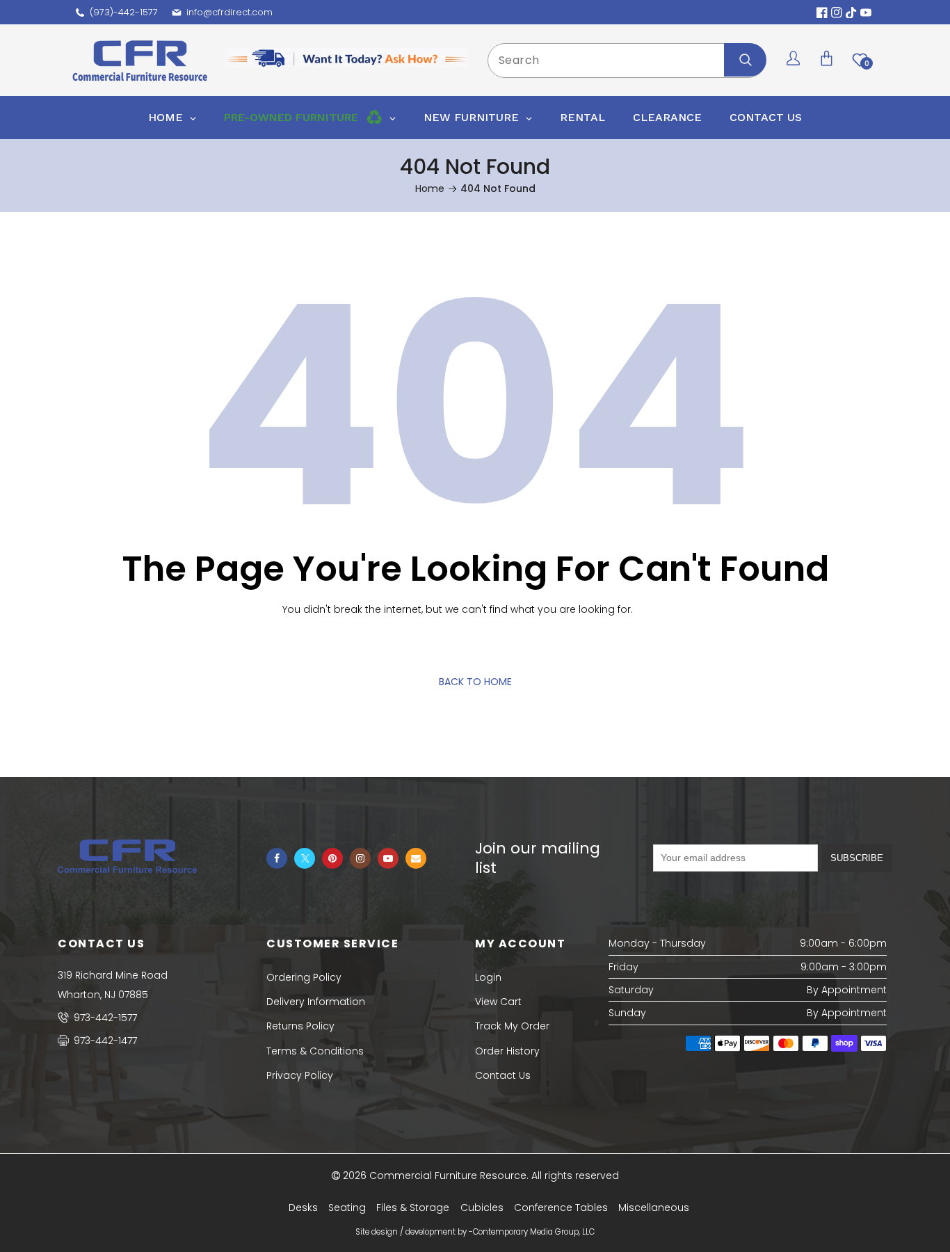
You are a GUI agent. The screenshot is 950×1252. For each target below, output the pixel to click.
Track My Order (512, 1026)
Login (488, 977)
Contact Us (503, 1075)
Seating (347, 1207)
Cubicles (482, 1207)
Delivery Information (315, 1002)
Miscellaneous (653, 1207)
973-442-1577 (104, 1018)
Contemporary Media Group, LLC (534, 1231)
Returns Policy (300, 1026)
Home (429, 188)
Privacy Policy (299, 1075)
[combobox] (627, 60)
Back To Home (475, 682)
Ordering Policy (303, 977)
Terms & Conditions (315, 1051)
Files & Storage (412, 1207)
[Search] (745, 60)
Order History (507, 1051)
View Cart (498, 1002)
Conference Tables (561, 1207)
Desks (303, 1207)
